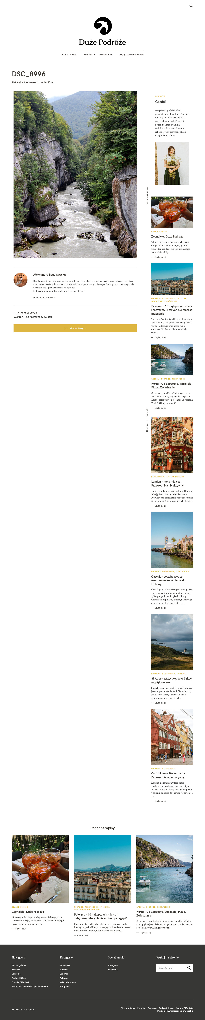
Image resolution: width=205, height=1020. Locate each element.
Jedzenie (16, 973)
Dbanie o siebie (159, 232)
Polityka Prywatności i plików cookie (30, 986)
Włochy (182, 298)
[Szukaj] (191, 6)
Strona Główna (69, 54)
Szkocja (182, 674)
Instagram (113, 965)
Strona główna (19, 965)
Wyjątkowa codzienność (132, 54)
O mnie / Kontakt (20, 982)
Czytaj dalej (160, 257)
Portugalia (168, 572)
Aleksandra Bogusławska (24, 82)
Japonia (64, 973)
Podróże (88, 54)
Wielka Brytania (175, 477)
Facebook (113, 969)
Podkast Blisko (19, 978)
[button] (102, 31)
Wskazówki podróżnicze (164, 301)
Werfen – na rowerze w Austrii (33, 317)
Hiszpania (64, 986)
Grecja (155, 379)
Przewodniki (106, 54)
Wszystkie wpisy (44, 297)
